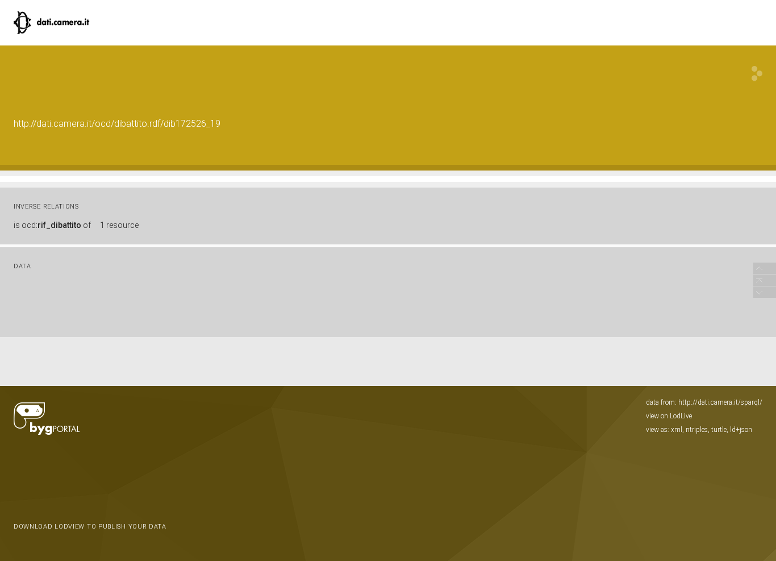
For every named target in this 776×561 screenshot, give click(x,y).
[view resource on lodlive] (757, 73)
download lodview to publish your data (90, 526)
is (52, 225)
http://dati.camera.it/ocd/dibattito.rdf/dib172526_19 (117, 123)
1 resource (119, 225)
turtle (719, 430)
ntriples (697, 430)
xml (676, 430)
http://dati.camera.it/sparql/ (720, 402)
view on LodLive (669, 416)
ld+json (741, 430)
